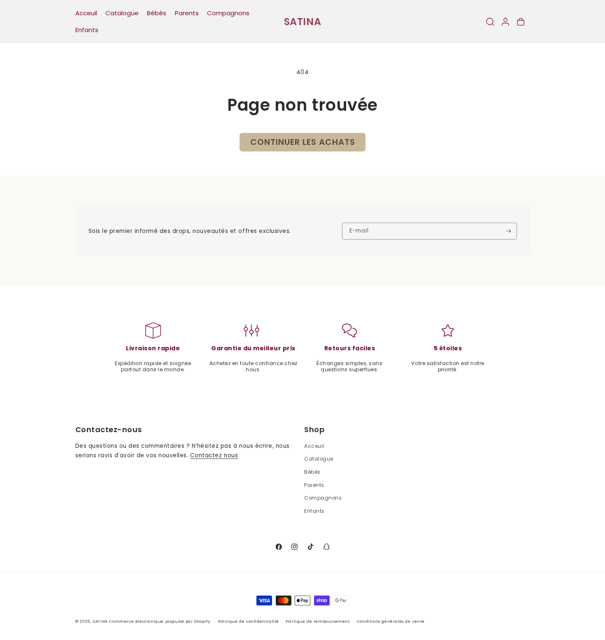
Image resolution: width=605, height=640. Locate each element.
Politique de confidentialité (248, 621)
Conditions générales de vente (391, 621)
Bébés (312, 472)
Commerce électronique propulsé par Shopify (159, 621)
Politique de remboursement (318, 621)
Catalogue (318, 459)
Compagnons (323, 498)
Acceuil (314, 446)
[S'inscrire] (508, 231)
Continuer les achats (302, 142)
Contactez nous (214, 455)
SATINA (100, 621)
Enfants (314, 511)
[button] (490, 21)
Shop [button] (314, 430)
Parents (314, 485)
